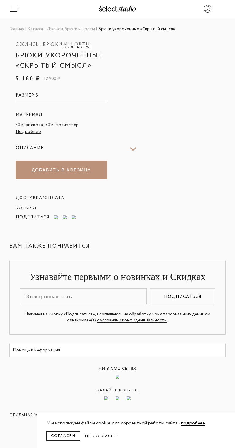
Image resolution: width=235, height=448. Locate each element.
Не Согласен (101, 436)
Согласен (63, 436)
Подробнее (28, 132)
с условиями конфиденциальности (132, 320)
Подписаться (182, 297)
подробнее (193, 423)
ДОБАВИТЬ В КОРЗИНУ (61, 169)
